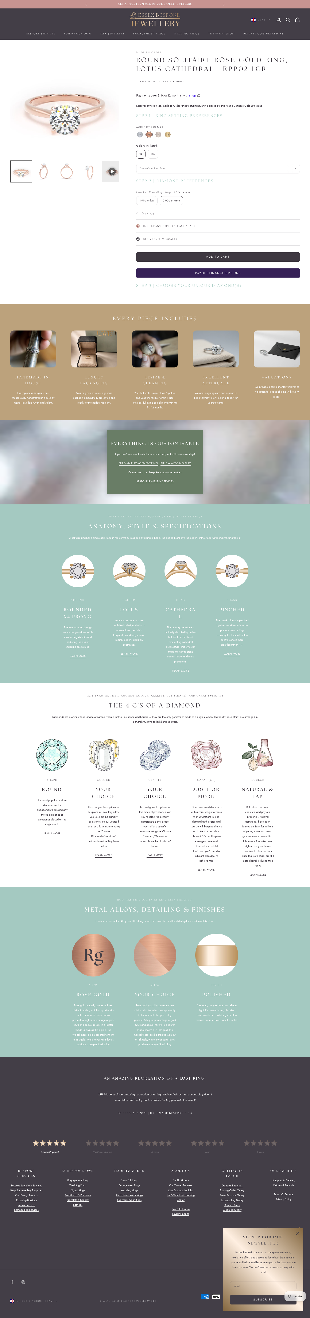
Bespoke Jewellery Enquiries (26, 1190)
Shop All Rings (129, 1180)
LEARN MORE (78, 656)
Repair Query (232, 1205)
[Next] (113, 104)
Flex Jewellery (112, 33)
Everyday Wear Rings (129, 1200)
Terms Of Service (283, 1194)
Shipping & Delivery (283, 1180)
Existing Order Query (232, 1190)
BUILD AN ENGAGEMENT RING (138, 463)
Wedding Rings (186, 33)
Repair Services (26, 1205)
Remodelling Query (232, 1200)
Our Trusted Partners (180, 1185)
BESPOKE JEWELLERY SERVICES (155, 481)
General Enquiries (232, 1185)
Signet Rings (78, 1190)
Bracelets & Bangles (78, 1200)
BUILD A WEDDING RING (175, 463)
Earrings (77, 1204)
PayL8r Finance (180, 1214)
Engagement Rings (149, 33)
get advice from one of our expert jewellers (155, 4)
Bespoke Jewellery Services (26, 1185)
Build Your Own (77, 33)
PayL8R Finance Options (218, 273)
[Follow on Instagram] (23, 1282)
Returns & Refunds (283, 1185)
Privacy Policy (283, 1199)
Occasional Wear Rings (129, 1195)
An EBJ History (181, 1180)
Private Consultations (263, 33)
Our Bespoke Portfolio (180, 1190)
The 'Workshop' (221, 33)
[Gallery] (64, 117)
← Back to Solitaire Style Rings (160, 81)
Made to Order (149, 52)
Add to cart (218, 257)
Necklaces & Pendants (78, 1195)
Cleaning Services (26, 1200)
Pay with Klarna (181, 1209)
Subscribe (263, 1300)
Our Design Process (26, 1195)
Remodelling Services (26, 1210)
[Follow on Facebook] (12, 1282)
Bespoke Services (40, 33)
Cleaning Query (232, 1210)
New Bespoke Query (232, 1195)
